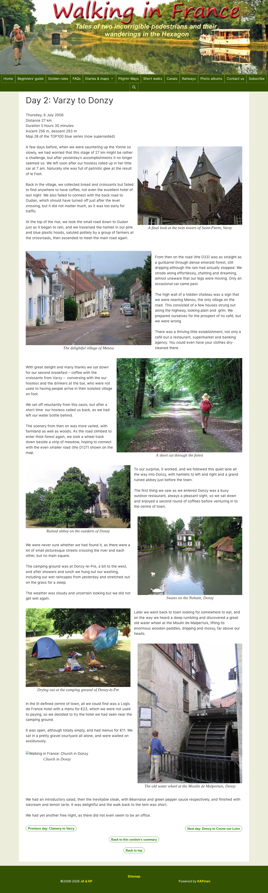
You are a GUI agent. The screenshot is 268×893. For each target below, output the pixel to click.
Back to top (134, 850)
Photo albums (211, 78)
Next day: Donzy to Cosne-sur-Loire (213, 828)
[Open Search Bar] (134, 87)
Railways (189, 78)
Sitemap (134, 876)
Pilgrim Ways (128, 78)
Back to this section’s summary (134, 839)
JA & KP (86, 881)
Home (8, 78)
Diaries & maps (97, 78)
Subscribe (256, 78)
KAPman (203, 881)
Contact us (235, 78)
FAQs (77, 78)
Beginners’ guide (31, 78)
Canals (172, 78)
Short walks (152, 78)
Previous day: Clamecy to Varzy (51, 828)
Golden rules (58, 78)
